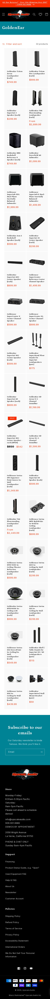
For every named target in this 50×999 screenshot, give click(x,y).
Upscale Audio (28, 990)
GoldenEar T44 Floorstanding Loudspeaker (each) (13, 522)
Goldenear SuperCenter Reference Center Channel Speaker (37, 278)
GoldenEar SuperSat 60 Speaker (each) (13, 399)
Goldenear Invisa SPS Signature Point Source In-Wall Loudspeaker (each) (14, 481)
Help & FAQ (10, 880)
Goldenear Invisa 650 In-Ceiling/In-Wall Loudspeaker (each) (14, 695)
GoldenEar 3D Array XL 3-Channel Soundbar (35, 439)
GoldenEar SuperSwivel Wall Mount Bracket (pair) (37, 694)
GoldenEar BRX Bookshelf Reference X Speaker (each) (14, 156)
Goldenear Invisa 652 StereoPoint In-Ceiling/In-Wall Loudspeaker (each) (14, 653)
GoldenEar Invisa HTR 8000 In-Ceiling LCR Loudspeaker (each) (14, 610)
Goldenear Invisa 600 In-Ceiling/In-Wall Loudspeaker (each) (36, 567)
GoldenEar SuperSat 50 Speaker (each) (35, 478)
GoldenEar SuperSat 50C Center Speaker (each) (14, 356)
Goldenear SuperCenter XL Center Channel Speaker (36, 317)
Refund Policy (12, 922)
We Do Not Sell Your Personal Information (20, 955)
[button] (3, 14)
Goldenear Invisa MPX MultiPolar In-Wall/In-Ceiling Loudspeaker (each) (36, 524)
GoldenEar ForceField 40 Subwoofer (35, 155)
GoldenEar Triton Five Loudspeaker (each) (37, 73)
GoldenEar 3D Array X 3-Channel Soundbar (35, 400)
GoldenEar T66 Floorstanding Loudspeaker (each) (36, 114)
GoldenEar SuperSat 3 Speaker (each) (13, 113)
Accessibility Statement (17, 941)
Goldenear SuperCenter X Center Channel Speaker (14, 317)
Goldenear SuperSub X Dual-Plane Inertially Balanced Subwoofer (37, 196)
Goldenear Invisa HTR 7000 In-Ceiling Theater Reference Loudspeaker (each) (14, 568)
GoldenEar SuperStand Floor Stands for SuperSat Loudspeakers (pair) (37, 358)
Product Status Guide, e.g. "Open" (22, 868)
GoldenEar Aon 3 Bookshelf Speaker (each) (14, 238)
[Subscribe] (41, 752)
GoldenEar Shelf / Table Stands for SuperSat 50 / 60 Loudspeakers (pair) (37, 652)
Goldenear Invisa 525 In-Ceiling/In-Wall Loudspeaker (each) (36, 610)
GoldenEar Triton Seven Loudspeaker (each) (15, 74)
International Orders (15, 947)
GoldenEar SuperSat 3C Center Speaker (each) (36, 239)
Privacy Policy (12, 935)
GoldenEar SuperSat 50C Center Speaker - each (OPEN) (14, 439)
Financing (10, 861)
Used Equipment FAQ (15, 874)
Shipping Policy (12, 916)
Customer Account (14, 898)
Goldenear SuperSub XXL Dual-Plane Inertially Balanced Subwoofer (13, 197)
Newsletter (10, 892)
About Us (9, 886)
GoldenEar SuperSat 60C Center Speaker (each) (14, 278)
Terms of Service (13, 928)
